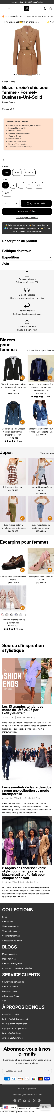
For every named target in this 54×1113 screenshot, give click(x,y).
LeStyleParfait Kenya (11, 1033)
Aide (4, 1000)
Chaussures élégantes (12, 963)
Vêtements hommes (11, 931)
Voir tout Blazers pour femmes (40, 350)
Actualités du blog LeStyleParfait (17, 968)
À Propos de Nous (10, 996)
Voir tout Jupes (47, 453)
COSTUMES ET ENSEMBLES (33, 16)
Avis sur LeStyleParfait (12, 1038)
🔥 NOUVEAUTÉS (10, 16)
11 (40, 74)
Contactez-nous (9, 991)
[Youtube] (24, 1100)
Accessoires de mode (12, 940)
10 (37, 74)
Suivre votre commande (13, 982)
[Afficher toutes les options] (25, 615)
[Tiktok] (29, 1100)
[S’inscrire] (48, 1071)
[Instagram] (19, 1100)
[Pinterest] (39, 1100)
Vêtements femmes (11, 936)
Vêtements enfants (10, 926)
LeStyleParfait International (14, 1023)
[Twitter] (34, 1100)
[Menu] (3, 9)
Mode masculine (9, 954)
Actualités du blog (10, 1014)
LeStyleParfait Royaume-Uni (15, 1019)
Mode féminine (9, 959)
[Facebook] (14, 1100)
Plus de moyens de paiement (27, 218)
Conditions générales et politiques (27, 1094)
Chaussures (7, 921)
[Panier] (51, 9)
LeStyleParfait (30, 1089)
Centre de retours (10, 986)
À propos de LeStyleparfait (14, 1028)
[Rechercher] (9, 9)
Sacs (4, 917)
